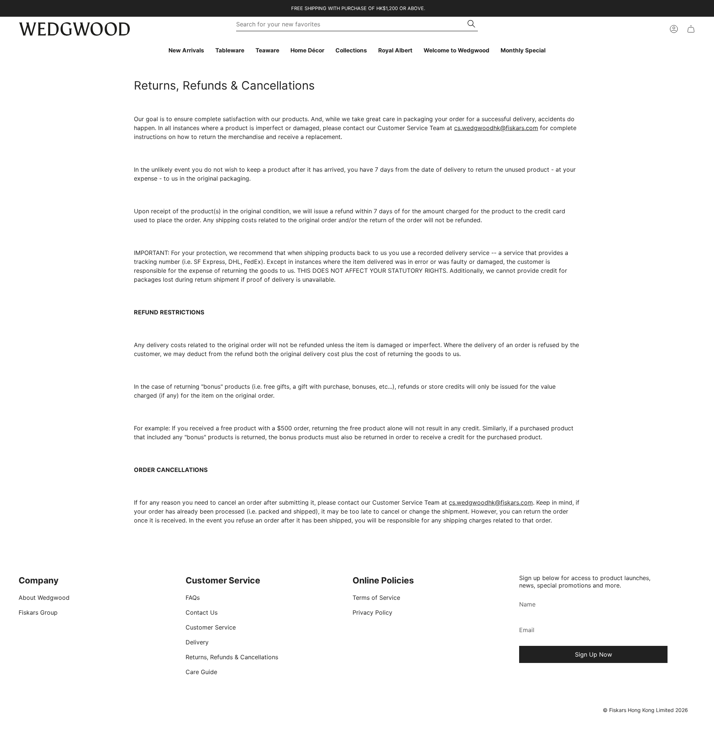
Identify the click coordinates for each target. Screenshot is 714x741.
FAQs (193, 597)
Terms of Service (376, 597)
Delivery (197, 642)
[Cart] (690, 29)
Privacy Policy (372, 612)
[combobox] (352, 24)
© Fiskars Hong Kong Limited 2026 (645, 710)
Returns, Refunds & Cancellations (232, 657)
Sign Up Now (593, 654)
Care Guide (201, 672)
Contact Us (202, 612)
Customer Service (211, 627)
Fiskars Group (38, 612)
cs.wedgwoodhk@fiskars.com (496, 128)
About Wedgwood (44, 597)
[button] (230, 50)
